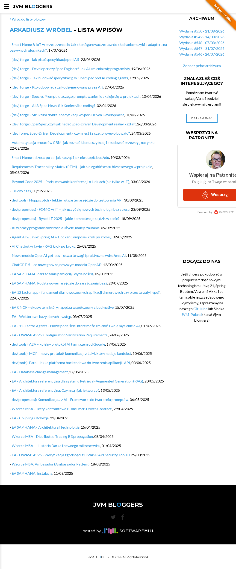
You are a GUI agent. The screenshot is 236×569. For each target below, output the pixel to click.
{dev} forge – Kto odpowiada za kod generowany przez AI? (57, 87)
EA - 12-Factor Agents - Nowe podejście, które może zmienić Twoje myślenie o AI (76, 325)
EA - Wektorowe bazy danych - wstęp (41, 316)
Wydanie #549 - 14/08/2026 (201, 37)
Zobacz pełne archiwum (202, 65)
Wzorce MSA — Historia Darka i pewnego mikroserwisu (56, 445)
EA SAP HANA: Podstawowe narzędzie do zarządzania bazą (59, 283)
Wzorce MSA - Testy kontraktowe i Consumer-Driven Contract (62, 408)
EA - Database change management (40, 372)
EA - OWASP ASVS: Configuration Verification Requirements (60, 335)
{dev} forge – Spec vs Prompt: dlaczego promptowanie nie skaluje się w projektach (76, 96)
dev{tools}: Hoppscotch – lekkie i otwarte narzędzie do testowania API (67, 200)
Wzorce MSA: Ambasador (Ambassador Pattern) (50, 464)
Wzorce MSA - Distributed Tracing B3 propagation (52, 436)
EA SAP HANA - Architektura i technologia (46, 427)
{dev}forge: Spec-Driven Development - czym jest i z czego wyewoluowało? (71, 133)
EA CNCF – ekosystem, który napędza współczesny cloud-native (63, 307)
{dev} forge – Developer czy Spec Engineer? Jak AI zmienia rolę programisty (71, 68)
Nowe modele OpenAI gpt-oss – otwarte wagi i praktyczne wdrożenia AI (69, 255)
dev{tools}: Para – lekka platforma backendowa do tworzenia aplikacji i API (71, 362)
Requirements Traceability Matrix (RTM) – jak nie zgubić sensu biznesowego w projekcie (82, 166)
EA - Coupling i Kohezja (30, 418)
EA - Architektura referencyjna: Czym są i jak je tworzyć (55, 390)
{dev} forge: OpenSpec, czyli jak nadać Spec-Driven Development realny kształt (74, 124)
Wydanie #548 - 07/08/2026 (201, 42)
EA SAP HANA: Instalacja (32, 473)
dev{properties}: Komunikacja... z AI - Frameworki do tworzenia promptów (70, 399)
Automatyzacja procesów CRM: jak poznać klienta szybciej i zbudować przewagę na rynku (83, 142)
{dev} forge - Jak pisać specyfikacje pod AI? (46, 59)
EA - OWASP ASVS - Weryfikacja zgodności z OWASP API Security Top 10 (71, 455)
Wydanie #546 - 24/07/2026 (201, 54)
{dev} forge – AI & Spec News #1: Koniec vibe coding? (53, 105)
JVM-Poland (191, 314)
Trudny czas (21, 191)
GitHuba (200, 308)
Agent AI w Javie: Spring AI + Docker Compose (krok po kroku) (61, 237)
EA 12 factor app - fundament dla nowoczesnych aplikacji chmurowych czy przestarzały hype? (86, 292)
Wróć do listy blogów (28, 19)
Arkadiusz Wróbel (41, 30)
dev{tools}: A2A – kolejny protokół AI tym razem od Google (58, 344)
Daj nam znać (201, 118)
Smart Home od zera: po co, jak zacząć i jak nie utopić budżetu (60, 157)
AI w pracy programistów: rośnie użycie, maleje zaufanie (56, 227)
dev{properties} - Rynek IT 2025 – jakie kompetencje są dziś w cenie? (66, 218)
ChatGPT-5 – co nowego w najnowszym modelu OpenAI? (57, 264)
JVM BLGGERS (33, 6)
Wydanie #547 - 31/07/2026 (201, 48)
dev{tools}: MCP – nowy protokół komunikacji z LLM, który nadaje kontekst (71, 353)
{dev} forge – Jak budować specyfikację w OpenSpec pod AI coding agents (70, 78)
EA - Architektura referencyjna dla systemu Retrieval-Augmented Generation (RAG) (77, 381)
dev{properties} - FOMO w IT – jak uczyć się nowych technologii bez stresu (71, 209)
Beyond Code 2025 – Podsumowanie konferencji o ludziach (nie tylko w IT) (70, 181)
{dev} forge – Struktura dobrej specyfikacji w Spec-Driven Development (68, 115)
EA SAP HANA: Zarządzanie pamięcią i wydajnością (53, 274)
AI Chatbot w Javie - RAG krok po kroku (43, 246)
